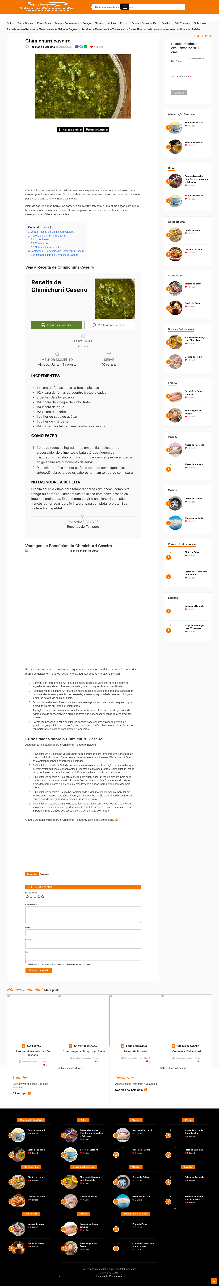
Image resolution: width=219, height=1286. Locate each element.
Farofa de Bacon (193, 303)
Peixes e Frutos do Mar (144, 23)
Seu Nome (176, 61)
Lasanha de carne (193, 249)
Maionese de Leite (194, 518)
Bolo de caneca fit (194, 122)
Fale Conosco (182, 23)
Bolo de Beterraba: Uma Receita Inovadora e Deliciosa (196, 179)
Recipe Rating (31, 893)
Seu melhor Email (181, 76)
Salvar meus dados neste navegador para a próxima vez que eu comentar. (59, 964)
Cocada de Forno (193, 357)
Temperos (44, 874)
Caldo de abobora (193, 142)
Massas (99, 23)
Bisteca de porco (193, 284)
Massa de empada (194, 464)
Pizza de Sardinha (194, 1150)
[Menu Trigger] (124, 7)
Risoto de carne (192, 230)
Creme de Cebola (193, 498)
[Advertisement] (83, 162)
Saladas (166, 23)
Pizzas (123, 23)
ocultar (46, 227)
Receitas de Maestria (42, 47)
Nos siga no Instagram (129, 1090)
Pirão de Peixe (192, 552)
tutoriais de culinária (85, 1046)
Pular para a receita (71, 129)
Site (27, 952)
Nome (27, 928)
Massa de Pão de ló (194, 445)
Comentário (31, 904)
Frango (87, 23)
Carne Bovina (25, 23)
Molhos (112, 23)
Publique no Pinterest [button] (112, 325)
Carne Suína (44, 23)
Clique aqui (20, 1093)
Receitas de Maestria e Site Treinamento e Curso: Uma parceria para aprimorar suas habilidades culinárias (140, 29)
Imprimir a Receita (98, 129)
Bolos (10, 23)
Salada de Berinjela (194, 606)
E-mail (28, 940)
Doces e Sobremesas (67, 23)
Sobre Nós (200, 23)
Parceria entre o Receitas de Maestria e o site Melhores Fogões (42, 29)
